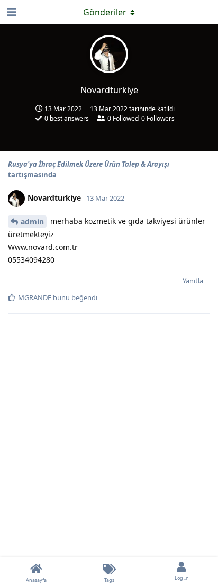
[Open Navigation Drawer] (10, 12)
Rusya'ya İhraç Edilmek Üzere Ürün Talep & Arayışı (88, 164)
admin (32, 222)
